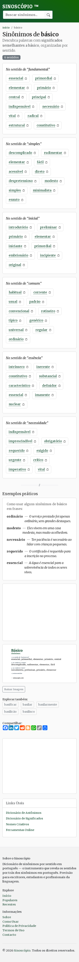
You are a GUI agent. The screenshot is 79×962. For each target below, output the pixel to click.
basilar (27, 704)
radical (33, 116)
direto (39, 171)
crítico (38, 460)
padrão (34, 302)
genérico (36, 320)
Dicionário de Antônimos (23, 813)
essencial (16, 78)
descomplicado (20, 153)
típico (13, 320)
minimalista (42, 190)
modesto (51, 181)
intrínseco (17, 367)
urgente (15, 460)
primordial (43, 78)
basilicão (10, 711)
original (15, 265)
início (6, 27)
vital (12, 116)
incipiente (48, 255)
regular (41, 330)
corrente (40, 292)
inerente (43, 367)
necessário (50, 106)
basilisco (29, 711)
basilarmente (47, 704)
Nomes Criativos (17, 824)
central (14, 97)
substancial (48, 376)
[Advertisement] (39, 612)
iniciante (15, 246)
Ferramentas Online (20, 830)
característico (19, 386)
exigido (42, 451)
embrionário (18, 255)
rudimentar (53, 153)
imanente (42, 395)
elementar (17, 88)
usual (13, 302)
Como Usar (10, 921)
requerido (17, 451)
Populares (9, 900)
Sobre (6, 917)
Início (6, 896)
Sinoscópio (20, 6)
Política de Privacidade (19, 926)
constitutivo (46, 125)
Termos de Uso (13, 930)
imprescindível (20, 441)
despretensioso (21, 181)
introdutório (18, 227)
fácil (40, 162)
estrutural (17, 125)
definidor (49, 386)
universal (16, 330)
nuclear (15, 404)
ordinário (16, 339)
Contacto (9, 935)
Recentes (9, 904)
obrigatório (53, 441)
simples (15, 190)
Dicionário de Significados (24, 818)
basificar (10, 704)
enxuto (14, 200)
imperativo (17, 469)
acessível (16, 171)
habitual (15, 292)
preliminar (48, 227)
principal (39, 97)
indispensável (19, 106)
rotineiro (48, 311)
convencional (19, 311)
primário (44, 88)
